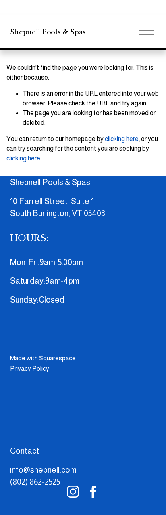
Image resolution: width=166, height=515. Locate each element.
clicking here (122, 138)
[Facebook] (93, 491)
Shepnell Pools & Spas (48, 32)
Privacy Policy (29, 368)
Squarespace (57, 358)
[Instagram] (72, 491)
